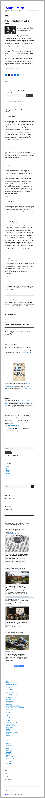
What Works (8, 763)
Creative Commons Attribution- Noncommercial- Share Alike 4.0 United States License (18, 402)
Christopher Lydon (10, 692)
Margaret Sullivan (10, 724)
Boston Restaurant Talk (11, 684)
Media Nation (14, 8)
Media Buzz (8, 730)
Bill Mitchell (8, 682)
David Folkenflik (9, 702)
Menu (7, 15)
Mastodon (8, 471)
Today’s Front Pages (10, 758)
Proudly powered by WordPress (16, 794)
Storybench (8, 751)
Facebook (8, 466)
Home (6, 770)
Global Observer (9, 709)
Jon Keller (8, 720)
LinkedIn (8, 473)
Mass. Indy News (8, 787)
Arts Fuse (8, 681)
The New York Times (27, 388)
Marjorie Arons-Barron (11, 725)
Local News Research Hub (12, 722)
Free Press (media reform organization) (15, 707)
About (6, 773)
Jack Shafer (8, 712)
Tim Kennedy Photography (12, 756)
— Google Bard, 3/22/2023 (11, 417)
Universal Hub (9, 761)
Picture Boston (9, 745)
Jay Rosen (8, 715)
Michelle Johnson (10, 735)
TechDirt (8, 755)
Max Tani (8, 728)
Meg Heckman (9, 733)
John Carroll (8, 719)
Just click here (24, 352)
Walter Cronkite (21, 101)
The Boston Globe (22, 390)
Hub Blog (8, 710)
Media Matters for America (12, 732)
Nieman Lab (8, 740)
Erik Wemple (9, 704)
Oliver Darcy (8, 742)
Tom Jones (8, 760)
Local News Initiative (11, 390)
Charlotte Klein (9, 691)
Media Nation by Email (10, 790)
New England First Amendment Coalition (15, 737)
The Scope (8, 753)
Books (6, 782)
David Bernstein (9, 700)
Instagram (8, 474)
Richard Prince (9, 750)
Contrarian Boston (10, 696)
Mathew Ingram (9, 727)
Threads (7, 469)
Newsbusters (9, 738)
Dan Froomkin (9, 697)
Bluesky (7, 468)
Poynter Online (9, 747)
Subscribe (29, 95)
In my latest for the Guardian (23, 27)
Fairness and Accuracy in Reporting (14, 705)
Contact (6, 776)
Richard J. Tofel (9, 748)
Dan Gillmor (8, 699)
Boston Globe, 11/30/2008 (12, 431)
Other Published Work (10, 785)
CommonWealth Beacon (11, 694)
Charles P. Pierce (9, 687)
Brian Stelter (9, 686)
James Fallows (9, 714)
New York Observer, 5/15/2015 (13, 425)
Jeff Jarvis (8, 717)
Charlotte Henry (9, 689)
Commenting (8, 779)
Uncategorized (14, 101)
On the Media (9, 743)
